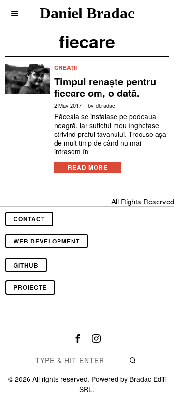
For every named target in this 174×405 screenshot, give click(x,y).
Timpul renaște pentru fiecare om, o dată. (105, 87)
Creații (65, 68)
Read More (88, 167)
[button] (133, 360)
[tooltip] (78, 338)
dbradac (105, 105)
